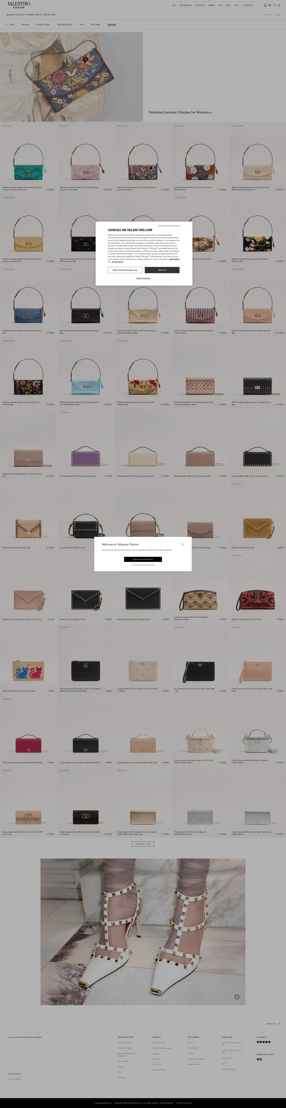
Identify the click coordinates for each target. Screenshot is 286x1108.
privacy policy (117, 262)
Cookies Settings (143, 278)
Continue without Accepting (169, 225)
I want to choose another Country (143, 564)
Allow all (162, 270)
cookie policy (174, 259)
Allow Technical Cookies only (125, 270)
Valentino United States (143, 559)
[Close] (182, 544)
